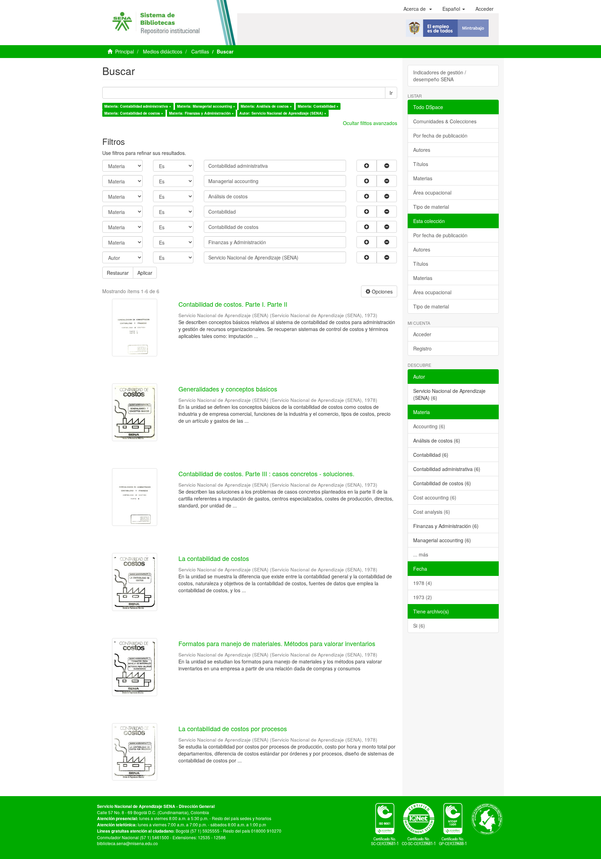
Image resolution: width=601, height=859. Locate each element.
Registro (422, 348)
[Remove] (387, 166)
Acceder (422, 334)
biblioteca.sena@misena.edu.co (127, 843)
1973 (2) (422, 597)
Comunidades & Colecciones (444, 121)
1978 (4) (422, 582)
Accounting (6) (429, 426)
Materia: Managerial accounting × (206, 106)
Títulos (420, 163)
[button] (417, 8)
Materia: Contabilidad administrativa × (137, 106)
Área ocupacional (432, 192)
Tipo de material (431, 206)
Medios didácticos (162, 51)
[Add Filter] (366, 166)
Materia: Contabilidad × (318, 106)
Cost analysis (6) (431, 511)
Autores (421, 149)
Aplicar (144, 272)
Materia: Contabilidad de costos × (133, 113)
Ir (391, 92)
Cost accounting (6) (434, 497)
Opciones (381, 291)
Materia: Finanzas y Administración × (201, 113)
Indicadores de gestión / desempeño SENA (439, 76)
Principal (124, 51)
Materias (422, 178)
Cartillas (200, 51)
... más (420, 554)
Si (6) (419, 625)
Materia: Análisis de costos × (266, 106)
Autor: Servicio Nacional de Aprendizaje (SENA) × (282, 113)
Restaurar (118, 272)
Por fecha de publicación (440, 135)
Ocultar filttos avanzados (370, 122)
